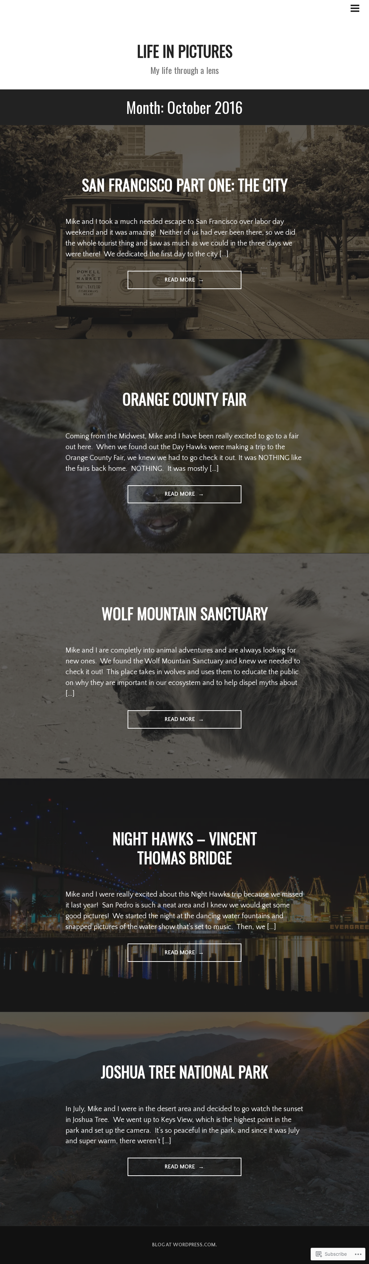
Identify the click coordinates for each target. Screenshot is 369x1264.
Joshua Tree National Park (184, 1071)
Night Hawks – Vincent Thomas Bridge (184, 848)
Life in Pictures (184, 51)
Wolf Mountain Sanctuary (185, 613)
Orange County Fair (184, 399)
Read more (162, 283)
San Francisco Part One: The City (185, 184)
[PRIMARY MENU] (355, 10)
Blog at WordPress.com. (184, 1245)
